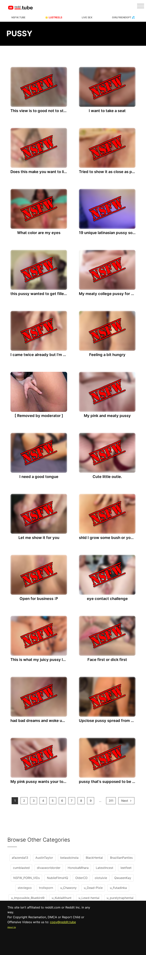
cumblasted (21, 868)
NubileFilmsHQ (57, 878)
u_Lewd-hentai (89, 898)
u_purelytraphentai (120, 898)
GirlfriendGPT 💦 (123, 17)
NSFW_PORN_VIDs (26, 878)
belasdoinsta (69, 858)
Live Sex (87, 17)
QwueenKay (122, 878)
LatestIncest (104, 868)
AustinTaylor (44, 858)
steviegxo (25, 888)
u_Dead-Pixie (93, 888)
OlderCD (81, 878)
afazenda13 (20, 858)
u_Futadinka (118, 888)
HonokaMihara (78, 868)
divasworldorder (48, 868)
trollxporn (46, 888)
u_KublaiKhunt (61, 898)
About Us (11, 927)
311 (111, 801)
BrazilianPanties (121, 858)
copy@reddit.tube (63, 922)
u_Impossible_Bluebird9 (27, 898)
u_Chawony (68, 888)
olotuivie (101, 878)
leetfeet (126, 868)
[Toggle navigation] (140, 6)
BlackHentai (94, 858)
